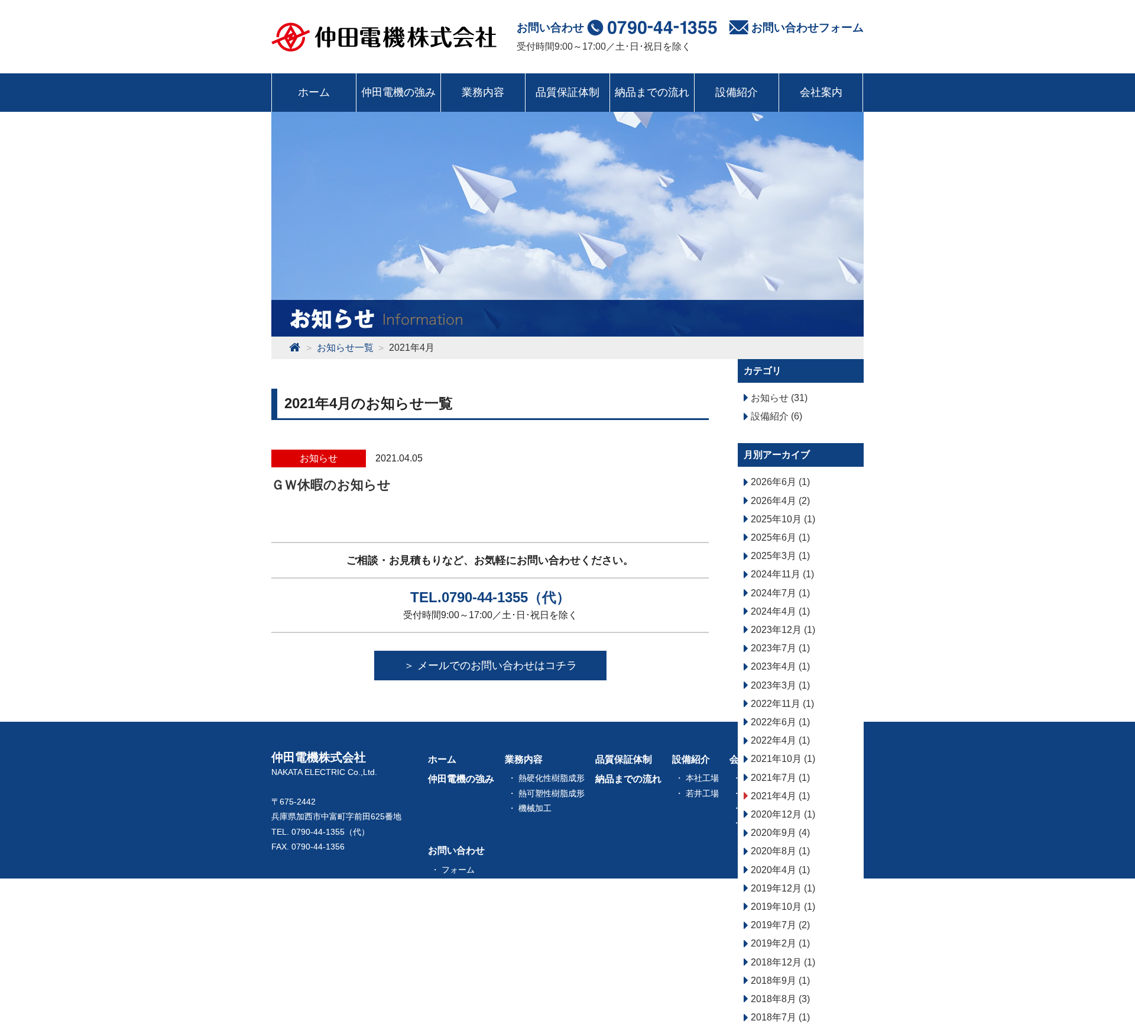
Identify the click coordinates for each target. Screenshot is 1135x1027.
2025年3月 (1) (779, 556)
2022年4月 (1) (779, 740)
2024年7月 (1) (779, 593)
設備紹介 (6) (775, 416)
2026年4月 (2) (779, 501)
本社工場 (702, 778)
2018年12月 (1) (781, 962)
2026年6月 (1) (779, 482)
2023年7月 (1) (779, 648)
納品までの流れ (652, 92)
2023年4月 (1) (779, 666)
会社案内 (821, 92)
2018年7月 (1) (779, 1017)
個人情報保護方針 (475, 884)
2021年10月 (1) (781, 759)
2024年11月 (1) (781, 574)
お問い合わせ (456, 850)
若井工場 (702, 793)
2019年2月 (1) (779, 943)
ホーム (314, 92)
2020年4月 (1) (779, 870)
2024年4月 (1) (779, 611)
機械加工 (535, 808)
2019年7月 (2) (779, 925)
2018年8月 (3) (779, 999)
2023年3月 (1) (779, 685)
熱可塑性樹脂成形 (551, 793)
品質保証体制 (567, 92)
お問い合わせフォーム (806, 27)
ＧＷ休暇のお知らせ (331, 484)
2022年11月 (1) (781, 704)
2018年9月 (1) (779, 981)
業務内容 (483, 92)
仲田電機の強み (398, 92)
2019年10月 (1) (781, 907)
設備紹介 (736, 92)
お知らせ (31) (778, 398)
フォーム (458, 869)
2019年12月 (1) (781, 888)
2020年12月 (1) (781, 814)
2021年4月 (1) (779, 796)
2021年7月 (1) (779, 778)
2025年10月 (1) (781, 519)
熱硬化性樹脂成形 (551, 778)
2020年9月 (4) (779, 833)
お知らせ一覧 (456, 909)
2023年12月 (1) (781, 630)
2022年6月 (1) (779, 722)
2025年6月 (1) (779, 537)
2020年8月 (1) (779, 851)
